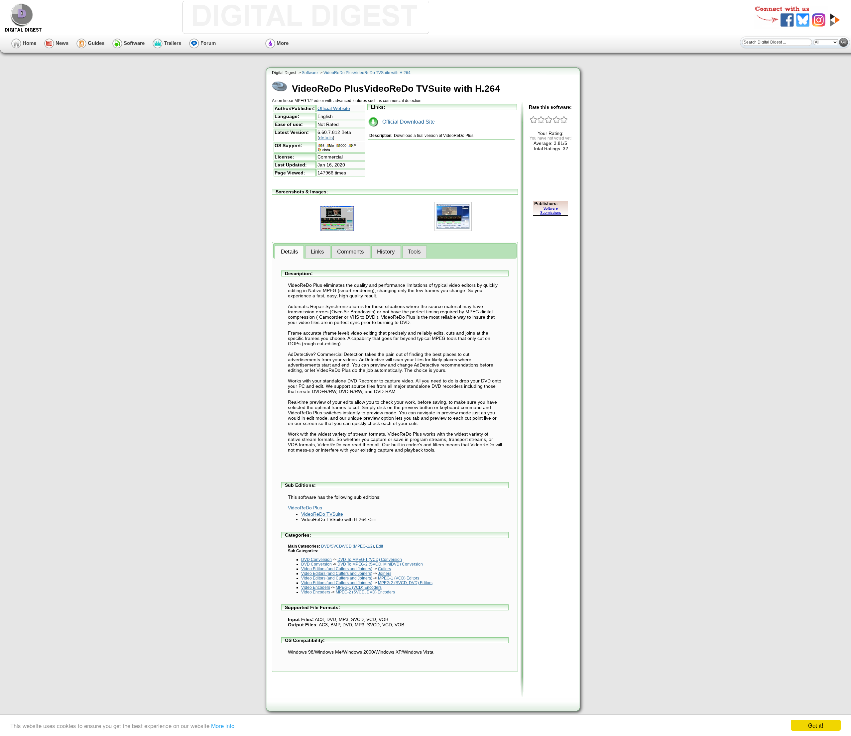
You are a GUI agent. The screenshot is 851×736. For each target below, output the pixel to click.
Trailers (172, 43)
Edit (379, 546)
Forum (207, 43)
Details (289, 252)
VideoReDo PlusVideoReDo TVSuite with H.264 (367, 72)
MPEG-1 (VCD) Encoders (359, 587)
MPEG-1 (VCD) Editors (398, 578)
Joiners (384, 573)
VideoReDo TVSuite (322, 514)
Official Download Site (406, 122)
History (386, 252)
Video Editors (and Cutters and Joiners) (336, 569)
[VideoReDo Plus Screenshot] (453, 229)
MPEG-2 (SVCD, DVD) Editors (405, 582)
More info (222, 725)
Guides (95, 43)
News (61, 43)
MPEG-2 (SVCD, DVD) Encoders (365, 592)
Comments (350, 252)
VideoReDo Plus (305, 507)
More (282, 43)
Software (133, 43)
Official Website (333, 108)
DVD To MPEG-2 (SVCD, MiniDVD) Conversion (380, 564)
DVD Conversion (316, 559)
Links (317, 252)
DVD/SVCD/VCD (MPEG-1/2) (347, 546)
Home (28, 43)
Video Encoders (315, 587)
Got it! (815, 725)
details (326, 137)
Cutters (384, 569)
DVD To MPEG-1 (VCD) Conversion (369, 559)
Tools (414, 252)
